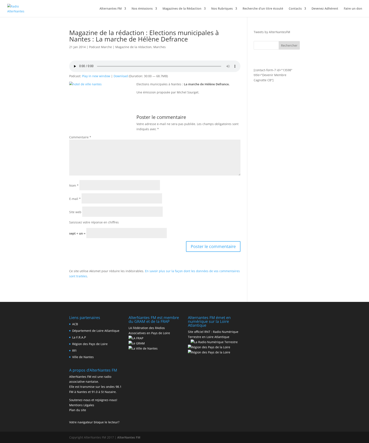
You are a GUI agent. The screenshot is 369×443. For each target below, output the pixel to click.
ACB (75, 324)
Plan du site (77, 410)
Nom (74, 185)
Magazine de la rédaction (133, 47)
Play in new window (96, 76)
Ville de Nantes (83, 357)
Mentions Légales (81, 405)
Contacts (295, 8)
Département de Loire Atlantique (95, 331)
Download (121, 76)
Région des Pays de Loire (90, 344)
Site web (75, 212)
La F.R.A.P (79, 337)
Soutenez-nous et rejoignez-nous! (93, 400)
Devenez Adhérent (325, 8)
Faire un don (353, 8)
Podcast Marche (100, 47)
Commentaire (80, 137)
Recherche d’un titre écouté (263, 8)
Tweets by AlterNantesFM (272, 32)
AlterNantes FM (128, 437)
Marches (159, 47)
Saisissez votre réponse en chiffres (94, 222)
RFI (74, 350)
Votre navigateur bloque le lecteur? (94, 422)
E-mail (75, 199)
